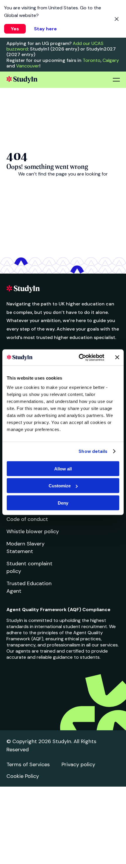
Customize (60, 485)
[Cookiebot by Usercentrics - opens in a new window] (79, 357)
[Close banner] (117, 357)
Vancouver (27, 66)
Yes (15, 29)
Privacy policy (78, 764)
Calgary (111, 60)
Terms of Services (28, 764)
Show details (93, 451)
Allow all (63, 468)
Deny (63, 502)
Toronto (92, 60)
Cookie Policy (22, 776)
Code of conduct (27, 519)
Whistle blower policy (32, 531)
